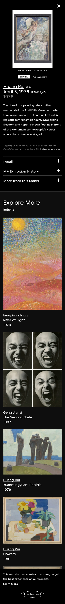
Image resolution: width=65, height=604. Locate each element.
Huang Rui (13, 86)
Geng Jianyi (12, 412)
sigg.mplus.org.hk (51, 149)
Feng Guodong (15, 315)
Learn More (10, 584)
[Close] (59, 6)
